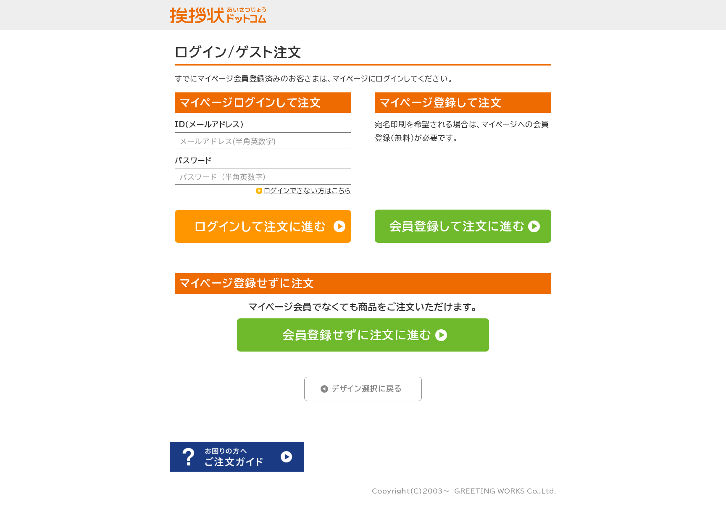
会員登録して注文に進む (457, 226)
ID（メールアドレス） (209, 124)
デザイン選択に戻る (366, 388)
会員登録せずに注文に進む (357, 335)
